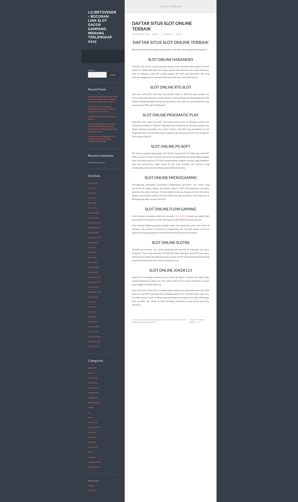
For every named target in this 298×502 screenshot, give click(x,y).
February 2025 (93, 267)
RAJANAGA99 (93, 403)
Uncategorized (93, 467)
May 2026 (92, 198)
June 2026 (92, 193)
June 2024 (92, 307)
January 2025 (93, 272)
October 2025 (93, 233)
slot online (92, 442)
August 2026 (93, 183)
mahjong (91, 485)
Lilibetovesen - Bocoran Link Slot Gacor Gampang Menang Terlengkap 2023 (102, 26)
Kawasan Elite (93, 388)
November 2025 (94, 228)
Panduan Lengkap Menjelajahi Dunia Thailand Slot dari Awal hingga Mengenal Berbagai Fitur (102, 139)
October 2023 (93, 346)
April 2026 (92, 203)
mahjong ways (93, 393)
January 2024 (93, 332)
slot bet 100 (92, 422)
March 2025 (93, 262)
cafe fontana (93, 378)
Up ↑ (199, 322)
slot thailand (93, 447)
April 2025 (92, 257)
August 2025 (93, 242)
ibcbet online (93, 383)
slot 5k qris (92, 490)
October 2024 (93, 287)
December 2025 (94, 223)
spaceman (92, 457)
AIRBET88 (92, 368)
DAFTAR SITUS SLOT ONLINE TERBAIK (162, 25)
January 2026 (93, 218)
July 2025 (92, 247)
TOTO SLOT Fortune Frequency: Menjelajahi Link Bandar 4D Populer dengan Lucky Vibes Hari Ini (102, 109)
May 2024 (92, 312)
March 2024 (93, 322)
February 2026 (93, 213)
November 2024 (94, 282)
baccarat (91, 373)
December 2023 (94, 337)
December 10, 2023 (140, 34)
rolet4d (91, 407)
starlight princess (94, 462)
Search (91, 70)
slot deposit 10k (94, 427)
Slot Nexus (92, 437)
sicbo (90, 417)
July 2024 (92, 302)
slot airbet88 (181, 216)
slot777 (91, 452)
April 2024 (92, 317)
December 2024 (94, 277)
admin (155, 34)
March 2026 (93, 208)
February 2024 (93, 327)
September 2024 (94, 292)
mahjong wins (93, 398)
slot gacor (92, 432)
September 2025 (94, 237)
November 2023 (94, 341)
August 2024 (93, 297)
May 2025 (92, 252)
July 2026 (92, 188)
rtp (89, 412)
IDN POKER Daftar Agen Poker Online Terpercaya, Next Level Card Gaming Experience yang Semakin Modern (102, 99)
